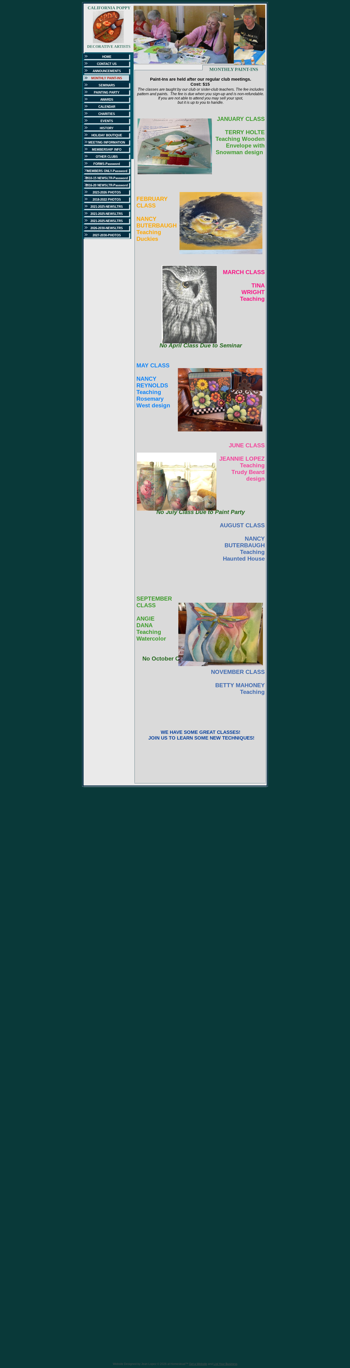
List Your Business (225, 1364)
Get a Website (198, 1364)
